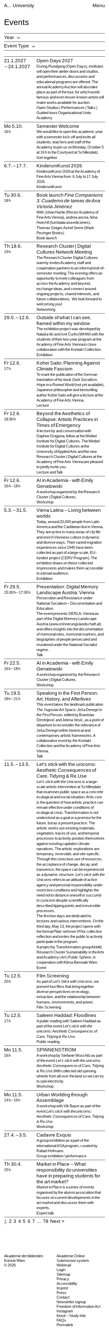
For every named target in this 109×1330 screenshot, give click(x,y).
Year (9, 37)
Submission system (73, 1260)
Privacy (63, 1279)
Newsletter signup (71, 1302)
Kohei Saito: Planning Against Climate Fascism (68, 365)
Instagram (65, 1311)
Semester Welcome (58, 126)
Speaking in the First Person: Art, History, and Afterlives (67, 696)
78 (45, 1221)
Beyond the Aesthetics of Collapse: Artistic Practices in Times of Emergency (67, 419)
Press (61, 1292)
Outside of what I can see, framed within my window (64, 320)
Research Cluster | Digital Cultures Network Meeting (64, 249)
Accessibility (67, 1283)
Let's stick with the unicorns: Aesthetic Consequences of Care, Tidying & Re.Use (66, 770)
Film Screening (53, 975)
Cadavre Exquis (54, 1135)
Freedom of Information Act (78, 1306)
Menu (99, 5)
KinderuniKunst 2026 (59, 165)
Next (55, 1221)
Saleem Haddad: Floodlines (66, 1015)
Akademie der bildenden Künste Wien (23, 1258)
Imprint (62, 1288)
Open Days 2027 (55, 60)
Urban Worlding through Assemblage (62, 1097)
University (23, 5)
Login (61, 1269)
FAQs (61, 1320)
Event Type (16, 45)
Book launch (70, 200)
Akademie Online (71, 1256)
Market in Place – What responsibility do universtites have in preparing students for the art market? (68, 1172)
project (54, 558)
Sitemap (63, 1274)
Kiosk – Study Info (71, 1315)
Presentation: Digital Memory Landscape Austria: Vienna (67, 589)
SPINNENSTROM (56, 1049)
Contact (63, 1297)
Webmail (64, 1265)
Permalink (65, 1325)
